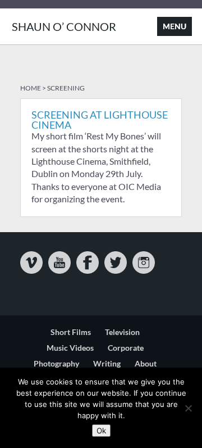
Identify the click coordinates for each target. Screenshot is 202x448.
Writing (107, 363)
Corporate (126, 347)
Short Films (70, 332)
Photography (56, 363)
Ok (101, 430)
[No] (188, 408)
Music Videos (70, 347)
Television (122, 332)
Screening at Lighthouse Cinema (99, 119)
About (146, 363)
